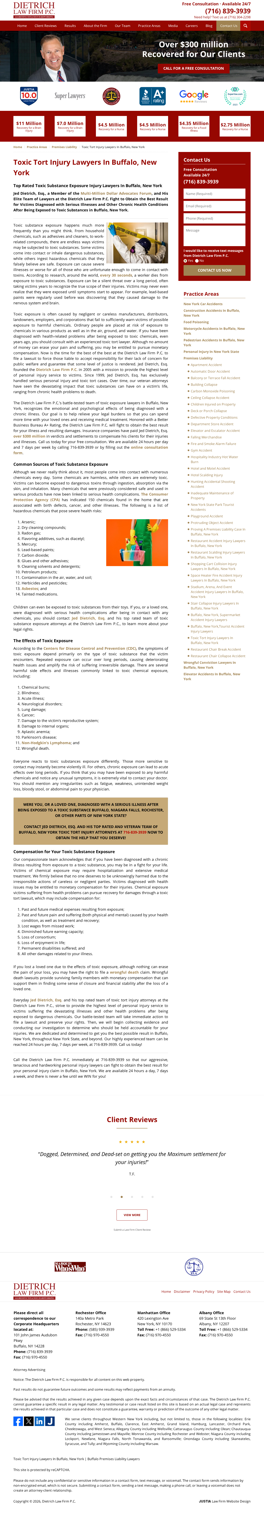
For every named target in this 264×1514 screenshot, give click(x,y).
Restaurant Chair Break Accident (216, 649)
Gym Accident (201, 450)
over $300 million (29, 436)
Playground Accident (207, 516)
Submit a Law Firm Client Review (132, 1229)
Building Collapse (204, 384)
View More (132, 1215)
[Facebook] (18, 1421)
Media (173, 25)
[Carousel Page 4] (142, 1197)
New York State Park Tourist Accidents (212, 507)
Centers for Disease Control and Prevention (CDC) (90, 648)
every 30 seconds (116, 275)
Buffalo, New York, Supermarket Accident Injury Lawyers (215, 617)
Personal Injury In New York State (211, 351)
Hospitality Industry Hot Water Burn (214, 459)
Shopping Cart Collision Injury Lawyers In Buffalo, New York (214, 566)
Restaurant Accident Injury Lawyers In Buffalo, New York (218, 543)
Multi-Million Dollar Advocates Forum (116, 193)
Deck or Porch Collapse (209, 411)
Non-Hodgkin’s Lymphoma (46, 742)
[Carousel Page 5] (152, 1197)
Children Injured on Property (213, 404)
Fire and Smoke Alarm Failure (213, 443)
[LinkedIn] (39, 1421)
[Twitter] (28, 1421)
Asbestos (30, 588)
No (201, 260)
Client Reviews (46, 25)
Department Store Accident (212, 424)
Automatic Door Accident (210, 371)
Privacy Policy (203, 1291)
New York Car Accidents (203, 304)
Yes (190, 260)
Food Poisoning (196, 322)
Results (70, 25)
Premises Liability (198, 358)
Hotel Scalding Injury (207, 475)
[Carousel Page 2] (122, 1197)
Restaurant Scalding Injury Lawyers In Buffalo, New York (218, 554)
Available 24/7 (236, 4)
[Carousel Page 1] (111, 1197)
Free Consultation (200, 4)
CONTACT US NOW (214, 270)
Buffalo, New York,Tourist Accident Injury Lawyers (217, 629)
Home (22, 25)
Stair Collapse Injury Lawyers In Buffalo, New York (215, 605)
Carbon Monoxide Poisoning (213, 391)
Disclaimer (182, 1291)
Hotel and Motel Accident (210, 468)
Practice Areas (149, 25)
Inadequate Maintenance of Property (212, 495)
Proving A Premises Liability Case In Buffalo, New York (218, 531)
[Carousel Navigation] (132, 1196)
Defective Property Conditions (214, 417)
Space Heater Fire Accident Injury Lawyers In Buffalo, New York (216, 578)
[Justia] (50, 1421)
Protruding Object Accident (212, 522)
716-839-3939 (134, 832)
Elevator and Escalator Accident (215, 430)
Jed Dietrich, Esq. (88, 618)
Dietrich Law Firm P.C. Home (34, 10)
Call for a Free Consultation (193, 68)
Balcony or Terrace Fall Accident (215, 378)
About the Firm (95, 25)
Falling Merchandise (206, 437)
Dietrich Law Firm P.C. (57, 369)
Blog (209, 25)
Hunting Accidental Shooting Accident (213, 484)
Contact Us (228, 25)
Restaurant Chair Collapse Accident (218, 656)
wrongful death (124, 972)
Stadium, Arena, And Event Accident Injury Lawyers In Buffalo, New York (217, 592)
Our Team (122, 25)
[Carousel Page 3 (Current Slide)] (132, 1197)
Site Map (224, 1291)
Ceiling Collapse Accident (210, 397)
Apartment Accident (206, 365)
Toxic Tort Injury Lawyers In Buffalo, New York (212, 640)
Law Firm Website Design (225, 1501)
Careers (192, 25)
